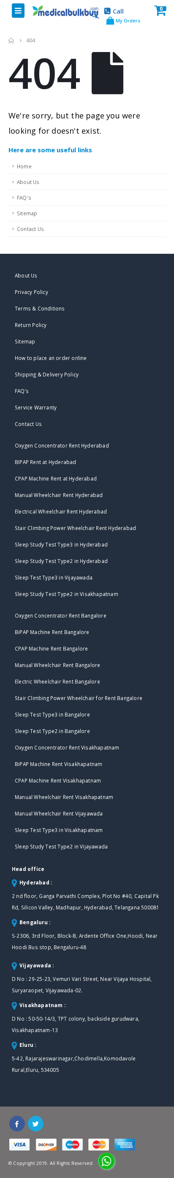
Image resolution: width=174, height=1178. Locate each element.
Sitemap (27, 213)
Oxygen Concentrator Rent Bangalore (60, 615)
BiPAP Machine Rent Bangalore (52, 632)
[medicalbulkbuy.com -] (58, 12)
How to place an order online (51, 357)
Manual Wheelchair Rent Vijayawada (59, 813)
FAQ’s (22, 390)
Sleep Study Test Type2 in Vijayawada (61, 846)
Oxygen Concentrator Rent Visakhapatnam (67, 747)
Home (24, 166)
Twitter (36, 1123)
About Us (28, 181)
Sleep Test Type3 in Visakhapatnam (59, 830)
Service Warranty (36, 407)
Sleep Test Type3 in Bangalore (52, 714)
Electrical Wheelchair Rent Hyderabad (61, 511)
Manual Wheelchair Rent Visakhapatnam (64, 797)
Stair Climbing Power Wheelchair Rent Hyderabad (75, 527)
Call (118, 11)
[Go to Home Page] (11, 40)
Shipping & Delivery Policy (47, 374)
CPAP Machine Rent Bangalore (51, 648)
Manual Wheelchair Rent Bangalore (57, 665)
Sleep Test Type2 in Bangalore (52, 731)
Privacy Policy (31, 291)
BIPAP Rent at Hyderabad (45, 462)
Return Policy (31, 324)
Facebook (17, 1123)
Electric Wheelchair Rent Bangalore (57, 681)
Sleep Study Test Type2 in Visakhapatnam (66, 593)
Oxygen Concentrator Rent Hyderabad (62, 445)
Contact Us (30, 228)
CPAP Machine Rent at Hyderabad (56, 478)
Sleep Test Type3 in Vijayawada (53, 577)
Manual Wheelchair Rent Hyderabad (59, 495)
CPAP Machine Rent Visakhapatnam (58, 780)
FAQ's (24, 197)
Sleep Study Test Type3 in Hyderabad (61, 544)
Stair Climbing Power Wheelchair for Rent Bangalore (78, 698)
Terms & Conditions (40, 308)
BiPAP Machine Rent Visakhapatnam (58, 764)
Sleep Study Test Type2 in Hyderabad (61, 560)
